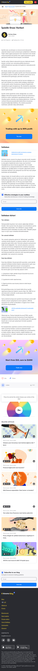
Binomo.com (5, 613)
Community (4, 625)
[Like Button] (2, 378)
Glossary (4, 628)
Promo (3, 608)
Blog (2, 599)
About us (4, 605)
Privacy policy (5, 619)
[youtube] (13, 640)
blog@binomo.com (6, 636)
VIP (5, 602)
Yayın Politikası (5, 622)
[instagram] (8, 640)
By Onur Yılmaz (12, 34)
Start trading (28, 2)
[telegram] (3, 640)
